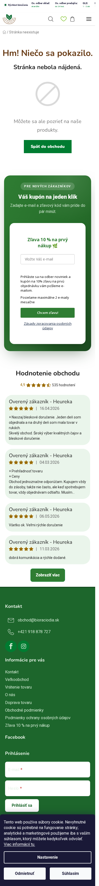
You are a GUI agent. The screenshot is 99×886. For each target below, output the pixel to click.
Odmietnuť (24, 873)
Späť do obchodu (48, 146)
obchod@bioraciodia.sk (38, 620)
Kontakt (12, 672)
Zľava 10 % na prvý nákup (27, 725)
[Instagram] (23, 646)
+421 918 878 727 (34, 631)
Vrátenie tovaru (18, 687)
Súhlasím (70, 873)
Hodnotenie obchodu (48, 373)
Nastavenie (47, 857)
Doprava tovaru (18, 702)
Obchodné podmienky (24, 710)
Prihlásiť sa (22, 805)
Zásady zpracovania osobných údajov (48, 325)
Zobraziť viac (48, 575)
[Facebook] (11, 646)
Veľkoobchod (17, 679)
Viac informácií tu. (19, 844)
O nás (10, 694)
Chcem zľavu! (47, 312)
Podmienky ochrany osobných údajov (38, 717)
